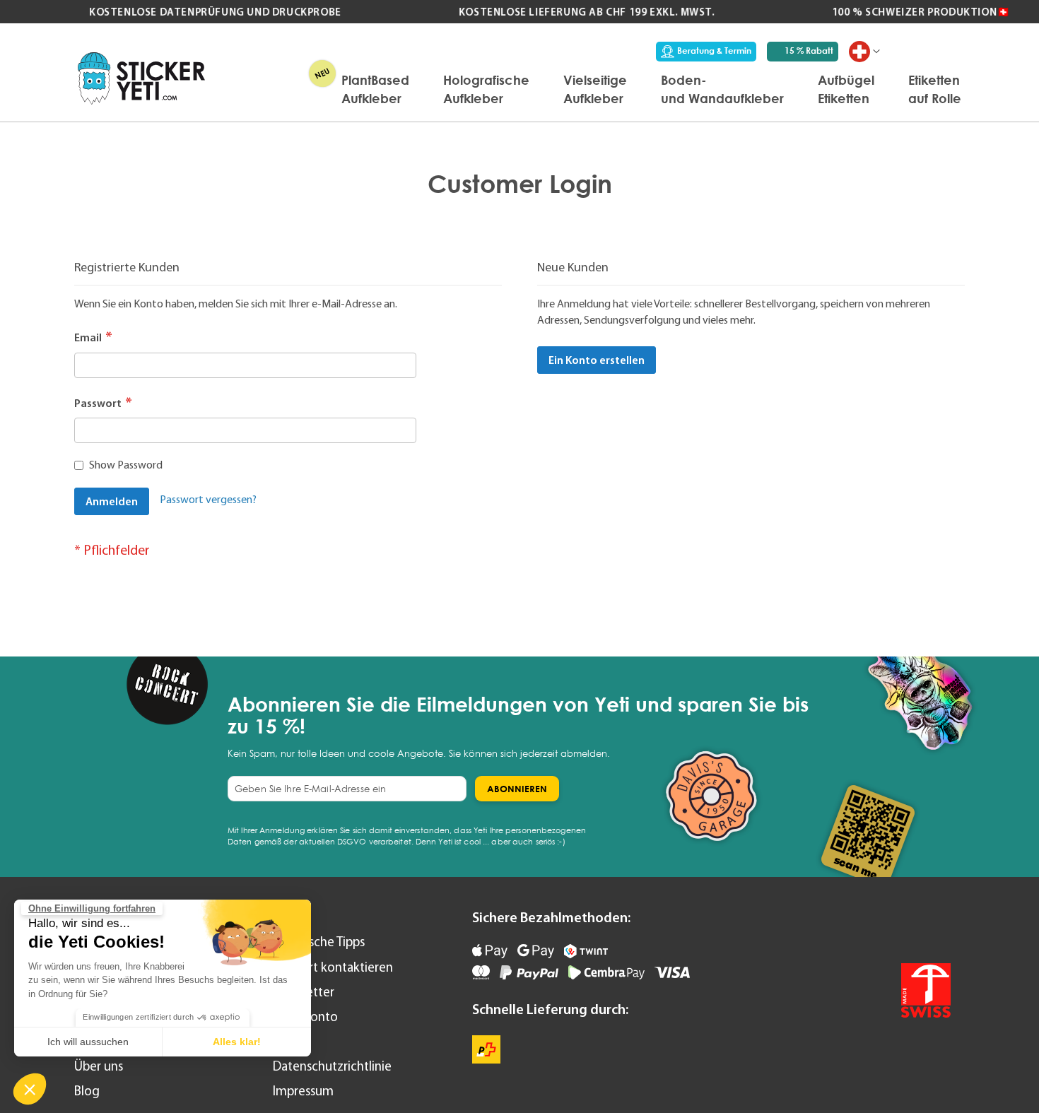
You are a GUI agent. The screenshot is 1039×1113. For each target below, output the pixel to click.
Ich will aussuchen (88, 1041)
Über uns (98, 1066)
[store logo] (141, 78)
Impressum (303, 1091)
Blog (87, 1091)
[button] (30, 1089)
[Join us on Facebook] (898, 926)
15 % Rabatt (809, 51)
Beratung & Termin (714, 51)
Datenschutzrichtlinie (332, 1066)
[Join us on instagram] (935, 926)
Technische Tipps (319, 942)
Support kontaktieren (333, 967)
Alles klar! (237, 1041)
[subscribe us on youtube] (860, 926)
